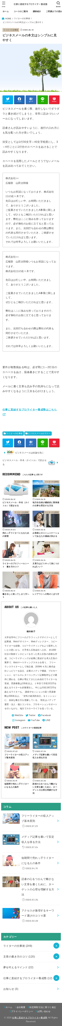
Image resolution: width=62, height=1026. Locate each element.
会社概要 (21, 1007)
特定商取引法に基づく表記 (42, 1007)
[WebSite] (17, 715)
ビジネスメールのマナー (39, 433)
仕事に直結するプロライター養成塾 (27, 978)
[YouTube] (33, 720)
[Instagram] (18, 720)
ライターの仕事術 (10, 30)
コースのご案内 (21, 11)
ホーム (6, 11)
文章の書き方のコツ (19, 956)
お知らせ (10, 988)
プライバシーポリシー (22, 1011)
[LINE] (46, 720)
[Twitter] (30, 715)
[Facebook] (44, 715)
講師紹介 (37, 11)
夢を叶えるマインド (18, 967)
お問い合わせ (43, 1011)
